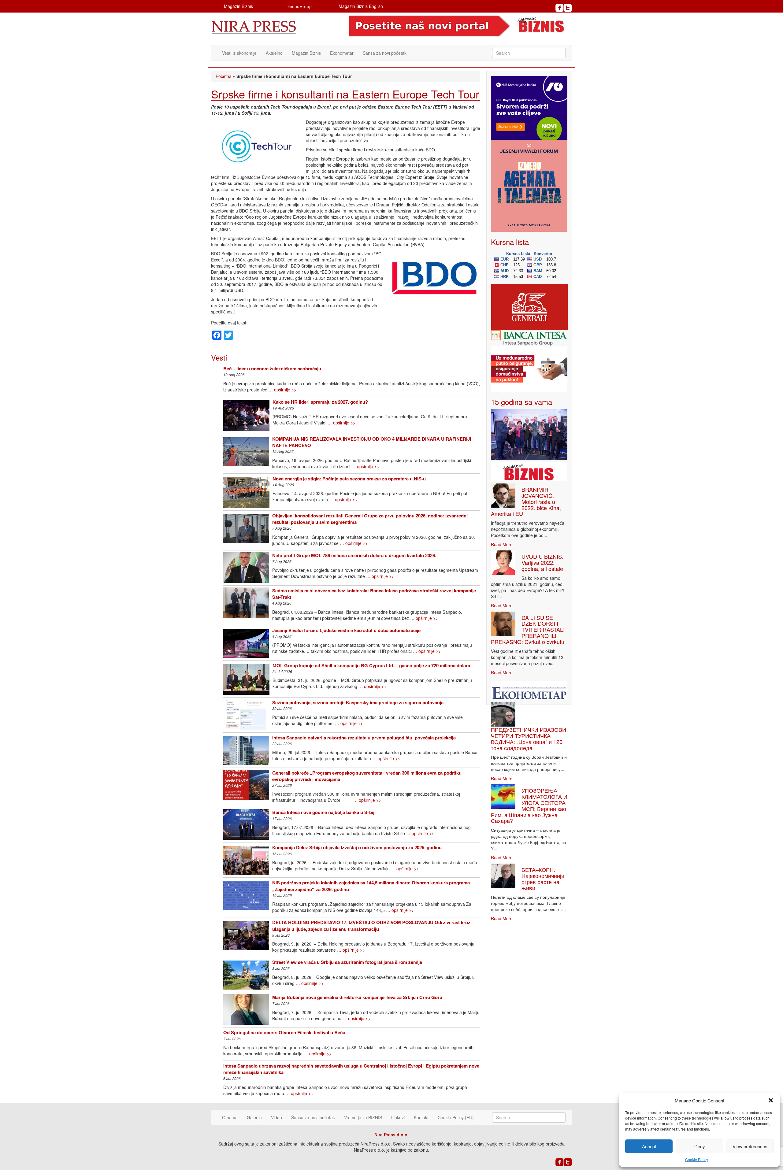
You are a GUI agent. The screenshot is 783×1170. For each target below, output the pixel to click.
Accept (649, 1146)
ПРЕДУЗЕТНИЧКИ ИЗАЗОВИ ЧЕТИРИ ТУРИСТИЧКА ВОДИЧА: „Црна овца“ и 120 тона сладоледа (528, 738)
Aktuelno (274, 53)
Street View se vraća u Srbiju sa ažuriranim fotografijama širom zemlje (347, 962)
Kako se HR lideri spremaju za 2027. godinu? (320, 401)
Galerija (254, 1117)
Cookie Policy (696, 1159)
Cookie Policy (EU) (456, 1117)
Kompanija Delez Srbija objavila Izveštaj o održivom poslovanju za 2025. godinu (357, 847)
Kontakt (421, 1117)
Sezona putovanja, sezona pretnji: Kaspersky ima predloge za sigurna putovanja (357, 702)
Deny (699, 1146)
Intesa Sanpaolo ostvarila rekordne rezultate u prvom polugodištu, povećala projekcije (364, 737)
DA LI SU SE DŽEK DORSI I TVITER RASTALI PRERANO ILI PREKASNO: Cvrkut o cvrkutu (528, 629)
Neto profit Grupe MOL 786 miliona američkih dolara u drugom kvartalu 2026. (354, 555)
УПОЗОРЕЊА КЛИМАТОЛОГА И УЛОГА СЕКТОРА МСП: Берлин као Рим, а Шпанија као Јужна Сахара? (529, 805)
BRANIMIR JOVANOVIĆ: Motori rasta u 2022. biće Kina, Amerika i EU (526, 501)
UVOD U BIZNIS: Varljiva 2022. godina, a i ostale (542, 562)
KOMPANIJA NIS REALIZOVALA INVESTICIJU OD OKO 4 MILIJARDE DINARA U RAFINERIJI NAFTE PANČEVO (371, 442)
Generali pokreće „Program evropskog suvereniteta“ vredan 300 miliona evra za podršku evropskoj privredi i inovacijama (367, 776)
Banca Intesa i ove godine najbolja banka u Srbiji (324, 812)
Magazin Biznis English (361, 6)
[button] (771, 1100)
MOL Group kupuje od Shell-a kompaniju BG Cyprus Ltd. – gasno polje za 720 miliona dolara (371, 665)
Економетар (300, 6)
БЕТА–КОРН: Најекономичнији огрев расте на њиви (542, 878)
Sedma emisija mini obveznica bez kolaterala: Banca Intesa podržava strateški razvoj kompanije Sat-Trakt (374, 593)
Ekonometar (342, 53)
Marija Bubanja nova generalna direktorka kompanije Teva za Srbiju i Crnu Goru (357, 997)
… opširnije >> (282, 390)
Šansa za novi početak (384, 53)
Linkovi (398, 1117)
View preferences (750, 1146)
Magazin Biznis (238, 6)
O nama (230, 1117)
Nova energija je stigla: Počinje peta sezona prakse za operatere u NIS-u (349, 478)
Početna (224, 76)
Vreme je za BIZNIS (363, 1117)
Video (276, 1117)
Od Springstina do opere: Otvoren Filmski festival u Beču (284, 1032)
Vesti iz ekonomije (239, 53)
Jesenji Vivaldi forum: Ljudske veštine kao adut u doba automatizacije (346, 630)
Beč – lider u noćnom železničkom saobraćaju (272, 368)
